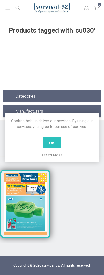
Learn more (52, 155)
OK (52, 143)
